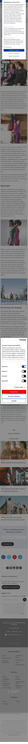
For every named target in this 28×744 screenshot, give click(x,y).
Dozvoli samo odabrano (14, 53)
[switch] (24, 371)
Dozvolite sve (14, 392)
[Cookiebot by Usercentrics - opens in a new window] (19, 340)
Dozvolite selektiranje (14, 396)
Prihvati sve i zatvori (14, 50)
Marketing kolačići (9, 37)
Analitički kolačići (9, 27)
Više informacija (7, 47)
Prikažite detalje (18, 387)
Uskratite (14, 401)
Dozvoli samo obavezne (14, 56)
